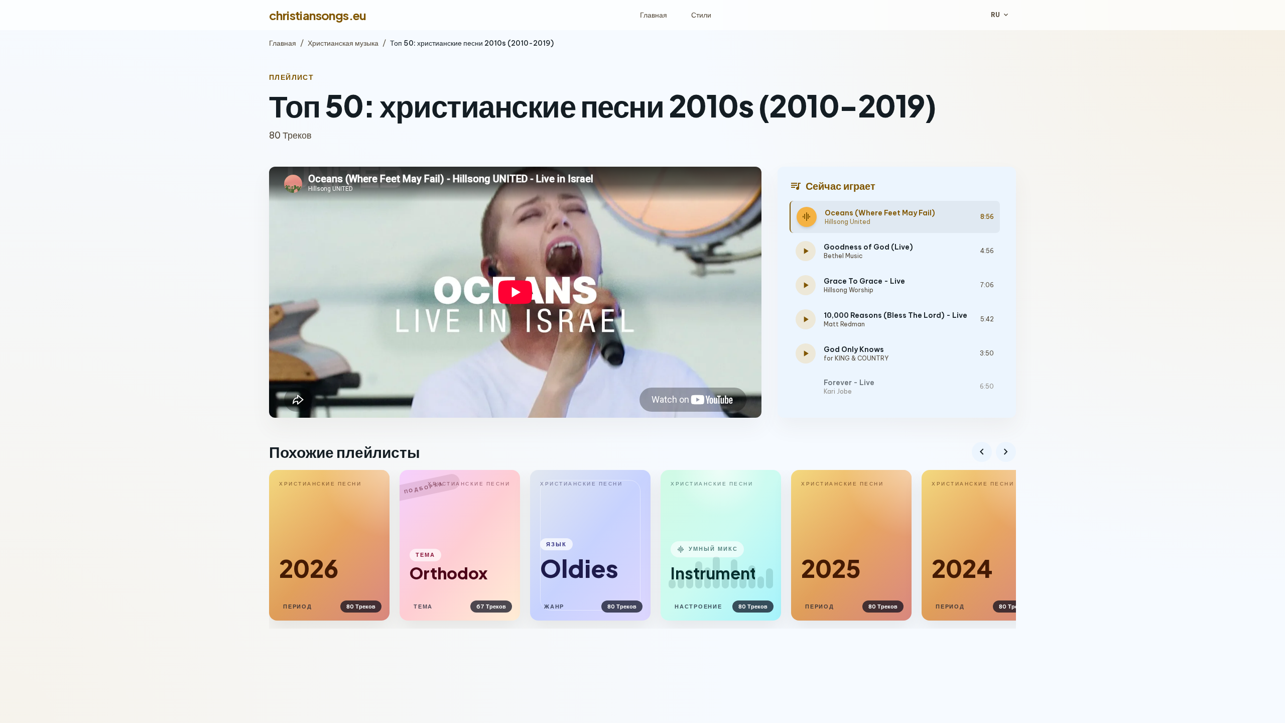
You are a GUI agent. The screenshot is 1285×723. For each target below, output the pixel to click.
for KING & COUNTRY (856, 358)
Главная (653, 15)
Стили (701, 15)
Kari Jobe (838, 391)
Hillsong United (847, 221)
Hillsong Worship (848, 290)
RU (1000, 15)
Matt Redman (844, 324)
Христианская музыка (343, 43)
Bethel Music (843, 256)
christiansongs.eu (317, 15)
